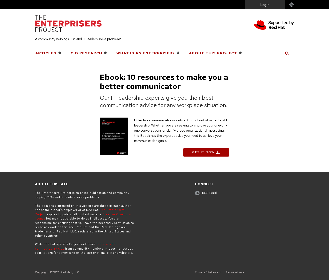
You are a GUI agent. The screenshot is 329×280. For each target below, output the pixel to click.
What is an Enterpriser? (145, 53)
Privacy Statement (208, 272)
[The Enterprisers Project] (68, 24)
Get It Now (203, 152)
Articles (46, 53)
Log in (264, 4)
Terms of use (235, 272)
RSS (291, 5)
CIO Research (86, 53)
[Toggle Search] (287, 53)
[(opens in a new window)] (274, 25)
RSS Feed (209, 193)
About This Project (213, 53)
